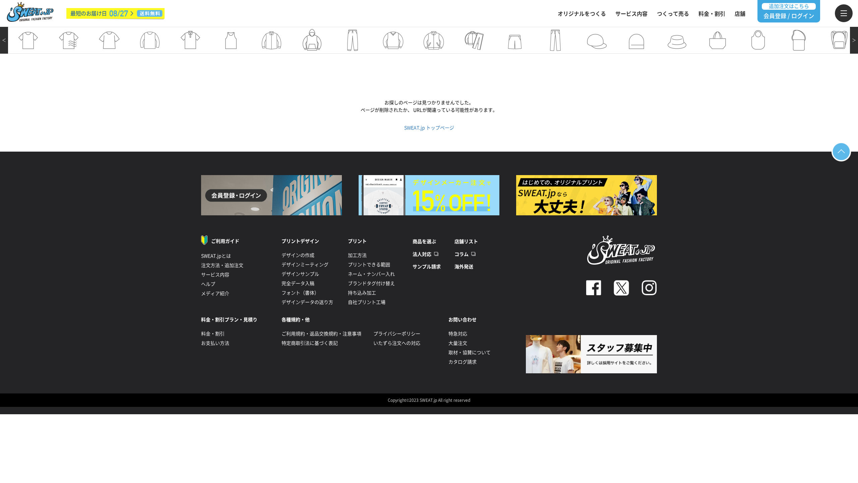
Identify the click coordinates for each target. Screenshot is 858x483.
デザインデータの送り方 (307, 302)
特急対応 (457, 333)
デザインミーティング (305, 264)
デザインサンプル (300, 274)
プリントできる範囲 (369, 264)
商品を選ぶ (424, 241)
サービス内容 (631, 13)
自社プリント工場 (366, 302)
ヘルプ (208, 284)
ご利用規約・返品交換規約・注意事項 (321, 333)
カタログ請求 (462, 362)
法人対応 (422, 254)
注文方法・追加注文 (222, 265)
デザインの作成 (298, 255)
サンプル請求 (427, 266)
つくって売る (673, 13)
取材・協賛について (469, 352)
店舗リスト (466, 241)
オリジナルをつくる (582, 13)
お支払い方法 (215, 343)
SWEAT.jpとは (216, 256)
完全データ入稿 (298, 283)
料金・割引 (711, 13)
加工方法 (357, 255)
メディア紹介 (215, 293)
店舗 (740, 13)
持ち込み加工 (362, 292)
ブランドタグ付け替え (371, 283)
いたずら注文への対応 (396, 343)
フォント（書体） (300, 292)
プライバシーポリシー (396, 333)
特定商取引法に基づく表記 (310, 343)
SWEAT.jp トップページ (429, 127)
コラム (461, 254)
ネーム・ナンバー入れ (371, 274)
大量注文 (457, 343)
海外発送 (463, 266)
